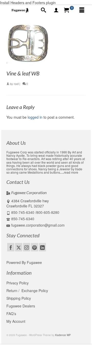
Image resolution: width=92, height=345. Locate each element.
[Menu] (81, 10)
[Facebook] (10, 247)
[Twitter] (18, 247)
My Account (15, 321)
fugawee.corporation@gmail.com (38, 225)
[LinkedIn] (42, 247)
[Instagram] (26, 247)
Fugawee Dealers (21, 305)
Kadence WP (63, 335)
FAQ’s (11, 313)
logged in (35, 117)
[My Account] (56, 10)
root (16, 84)
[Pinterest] (34, 247)
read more (71, 172)
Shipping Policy (18, 298)
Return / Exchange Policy (27, 290)
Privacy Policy (17, 282)
